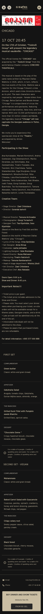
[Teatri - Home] (21, 7)
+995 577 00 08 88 (34, 585)
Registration (4, 7)
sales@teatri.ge (33, 580)
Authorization (9, 7)
